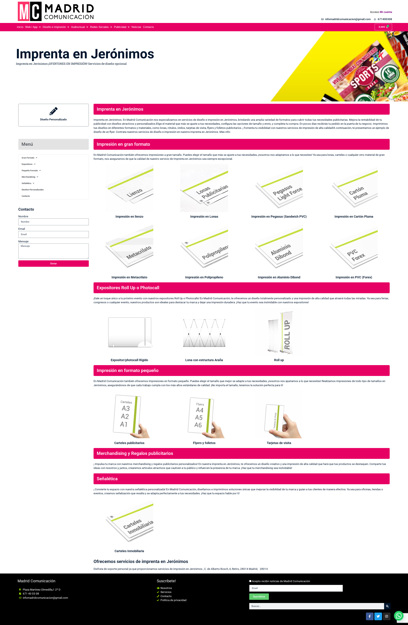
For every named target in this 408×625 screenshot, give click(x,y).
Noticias (136, 27)
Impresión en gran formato (123, 144)
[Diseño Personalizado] (54, 111)
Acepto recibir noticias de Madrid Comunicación (281, 581)
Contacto (148, 27)
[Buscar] (387, 606)
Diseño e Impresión (54, 27)
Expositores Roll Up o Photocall (128, 287)
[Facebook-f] (370, 616)
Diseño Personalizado (53, 119)
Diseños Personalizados (33, 189)
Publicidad (120, 27)
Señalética (26, 183)
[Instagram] (386, 616)
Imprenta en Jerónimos (120, 109)
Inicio (20, 27)
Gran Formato (28, 158)
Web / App (31, 27)
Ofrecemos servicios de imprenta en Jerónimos (141, 561)
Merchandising (28, 177)
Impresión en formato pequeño (128, 370)
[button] (399, 616)
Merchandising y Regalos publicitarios (135, 453)
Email (21, 228)
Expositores (27, 164)
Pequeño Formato (30, 170)
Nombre (23, 216)
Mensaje (23, 241)
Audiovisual (78, 27)
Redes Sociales (99, 27)
